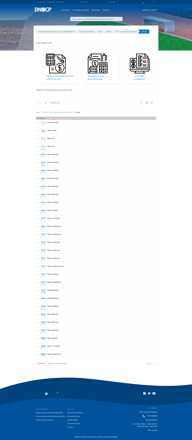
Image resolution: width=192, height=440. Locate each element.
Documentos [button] (96, 10)
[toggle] (43, 102)
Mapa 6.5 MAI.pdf (52, 186)
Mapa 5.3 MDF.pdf (52, 330)
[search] (141, 102)
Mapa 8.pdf (50, 138)
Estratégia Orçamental (81, 10)
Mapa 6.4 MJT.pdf (52, 194)
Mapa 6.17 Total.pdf (53, 218)
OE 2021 (45, 112)
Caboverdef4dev (72, 420)
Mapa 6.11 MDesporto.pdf (55, 266)
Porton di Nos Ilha (73, 416)
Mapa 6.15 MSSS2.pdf (54, 234)
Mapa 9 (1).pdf (51, 130)
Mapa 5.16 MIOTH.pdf (54, 354)
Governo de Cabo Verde (75, 413)
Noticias (106, 10)
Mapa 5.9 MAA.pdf (52, 290)
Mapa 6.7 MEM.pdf (52, 170)
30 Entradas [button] (41, 363)
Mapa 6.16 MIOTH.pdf (54, 226)
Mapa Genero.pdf (52, 122)
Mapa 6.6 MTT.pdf (52, 178)
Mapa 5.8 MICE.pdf (53, 298)
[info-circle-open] (147, 102)
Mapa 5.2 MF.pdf (52, 338)
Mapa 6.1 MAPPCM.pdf (54, 282)
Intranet (70, 427)
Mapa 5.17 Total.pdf (53, 346)
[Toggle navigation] (54, 10)
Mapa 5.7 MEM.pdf (52, 306)
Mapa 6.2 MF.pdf (52, 210)
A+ (114, 2)
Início (38, 112)
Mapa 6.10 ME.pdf (52, 274)
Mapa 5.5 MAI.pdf (52, 314)
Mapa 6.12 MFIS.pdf (53, 258)
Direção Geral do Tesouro (44, 420)
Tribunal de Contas (73, 423)
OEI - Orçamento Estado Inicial (61, 112)
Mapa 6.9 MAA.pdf (52, 154)
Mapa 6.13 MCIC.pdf (53, 250)
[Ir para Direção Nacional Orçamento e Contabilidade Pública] (43, 10)
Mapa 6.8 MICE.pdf (53, 162)
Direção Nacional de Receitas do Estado (49, 413)
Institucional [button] (65, 10)
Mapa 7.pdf (50, 146)
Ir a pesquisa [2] (51, 2)
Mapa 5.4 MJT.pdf (52, 322)
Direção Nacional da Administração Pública (50, 416)
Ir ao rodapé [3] (60, 2)
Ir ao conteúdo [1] (40, 2)
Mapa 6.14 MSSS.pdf (53, 242)
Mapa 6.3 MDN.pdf (53, 202)
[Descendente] (46, 102)
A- (109, 2)
